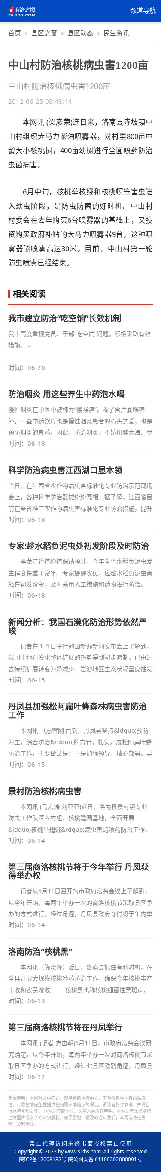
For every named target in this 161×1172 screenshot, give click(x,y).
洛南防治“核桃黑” (40, 951)
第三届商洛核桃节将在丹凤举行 (65, 1027)
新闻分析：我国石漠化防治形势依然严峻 (77, 626)
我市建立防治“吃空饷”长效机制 (64, 318)
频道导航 (143, 10)
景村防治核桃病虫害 (45, 791)
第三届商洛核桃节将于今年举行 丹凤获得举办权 (78, 871)
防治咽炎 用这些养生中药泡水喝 (66, 394)
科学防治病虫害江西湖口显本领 (65, 470)
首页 (14, 32)
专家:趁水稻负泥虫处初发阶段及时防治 (78, 546)
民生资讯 (116, 32)
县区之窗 (44, 32)
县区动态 (80, 32)
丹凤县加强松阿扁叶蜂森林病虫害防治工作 (77, 710)
